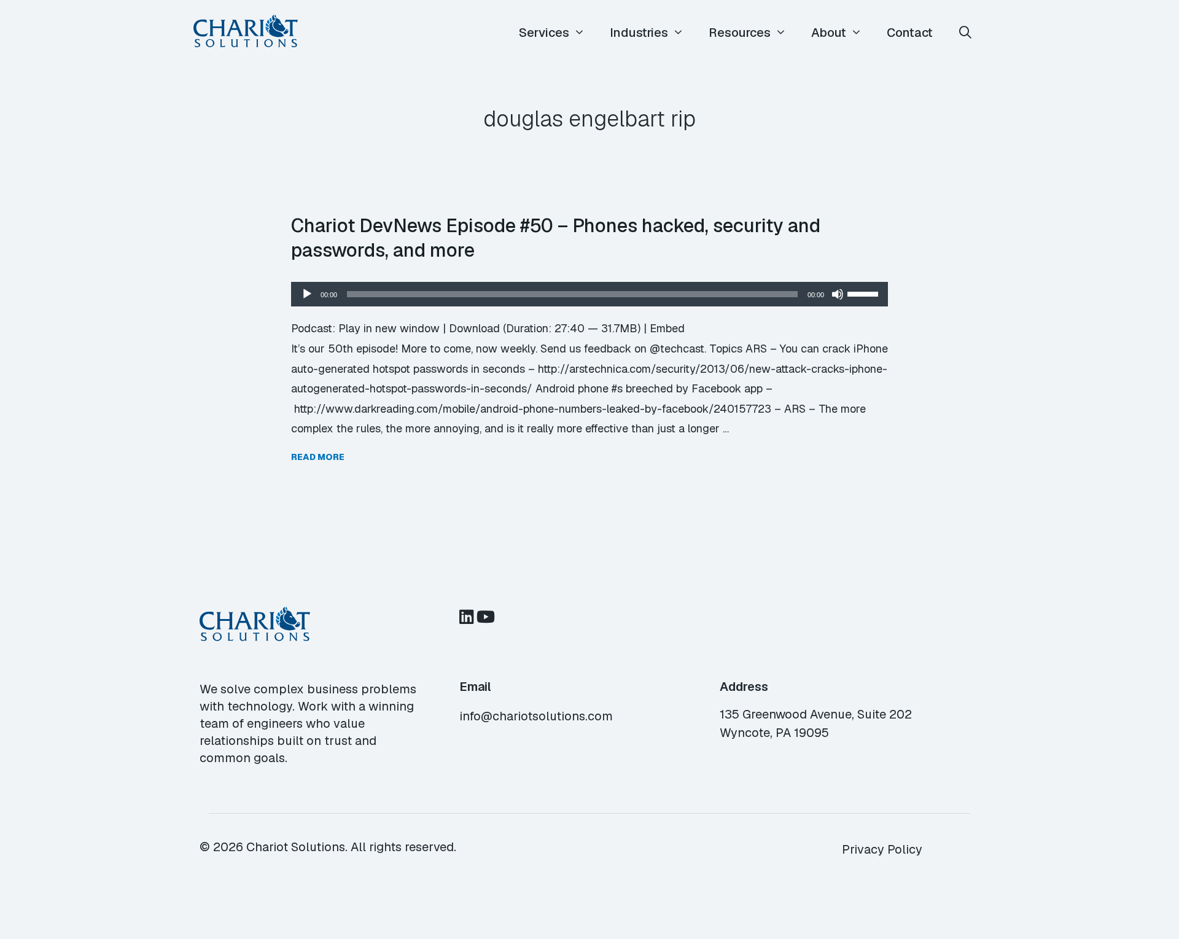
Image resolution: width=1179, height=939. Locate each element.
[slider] (864, 293)
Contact (910, 33)
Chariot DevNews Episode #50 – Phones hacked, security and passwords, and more (555, 237)
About (828, 33)
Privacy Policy (882, 849)
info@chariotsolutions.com (536, 716)
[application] (589, 294)
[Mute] (837, 294)
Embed (667, 328)
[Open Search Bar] (965, 33)
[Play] (307, 294)
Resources (740, 33)
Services (544, 33)
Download (474, 328)
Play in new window (389, 328)
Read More (317, 456)
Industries (639, 33)
